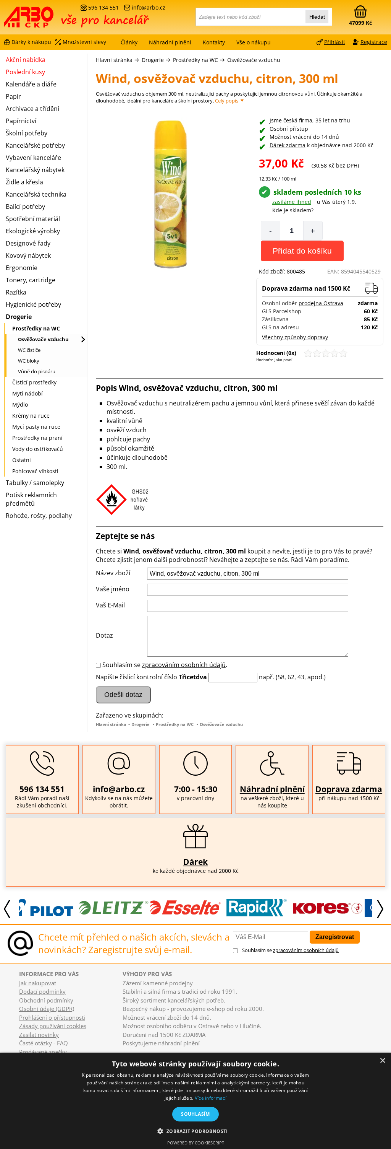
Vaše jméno (112, 589)
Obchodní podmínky (46, 1000)
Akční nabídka (25, 59)
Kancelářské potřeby (35, 145)
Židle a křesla (24, 182)
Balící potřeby (25, 206)
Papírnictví (21, 121)
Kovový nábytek (28, 255)
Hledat (317, 17)
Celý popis (226, 100)
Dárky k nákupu (31, 42)
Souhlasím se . (164, 665)
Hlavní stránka (114, 59)
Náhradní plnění (272, 789)
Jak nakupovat (37, 983)
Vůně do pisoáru (36, 371)
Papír (13, 96)
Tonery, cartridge (30, 280)
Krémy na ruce (31, 415)
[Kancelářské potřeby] (45, 20)
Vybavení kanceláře (33, 157)
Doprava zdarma (348, 789)
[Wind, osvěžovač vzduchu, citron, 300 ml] (172, 194)
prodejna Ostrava (321, 303)
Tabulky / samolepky (35, 482)
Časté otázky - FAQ (43, 1043)
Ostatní (21, 460)
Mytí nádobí (27, 393)
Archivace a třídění (32, 108)
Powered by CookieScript (195, 1143)
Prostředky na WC (195, 59)
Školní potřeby (26, 133)
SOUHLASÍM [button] (195, 1114)
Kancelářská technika (36, 194)
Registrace (373, 42)
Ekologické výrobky (33, 231)
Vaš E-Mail (110, 605)
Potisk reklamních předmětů (31, 499)
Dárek (195, 861)
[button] (195, 1130)
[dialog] (195, 1101)
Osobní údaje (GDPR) (46, 1008)
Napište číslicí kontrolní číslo (136, 677)
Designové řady (28, 243)
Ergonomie (21, 268)
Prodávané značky (43, 1052)
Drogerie (153, 59)
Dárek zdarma (287, 145)
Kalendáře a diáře (31, 84)
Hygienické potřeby (33, 304)
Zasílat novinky (39, 1034)
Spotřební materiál (33, 219)
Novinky (130, 1050)
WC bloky (28, 360)
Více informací (210, 1098)
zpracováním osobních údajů (184, 665)
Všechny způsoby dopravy (295, 337)
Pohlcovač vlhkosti (35, 471)
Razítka (16, 292)
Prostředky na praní (37, 437)
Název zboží (113, 573)
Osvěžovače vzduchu (253, 59)
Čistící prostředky (34, 382)
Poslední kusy (25, 72)
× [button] (382, 1061)
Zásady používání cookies (52, 1026)
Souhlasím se (290, 950)
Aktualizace (152, 1050)
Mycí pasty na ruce (36, 426)
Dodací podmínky (42, 991)
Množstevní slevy (84, 42)
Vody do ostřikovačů (37, 448)
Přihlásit (334, 42)
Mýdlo (20, 404)
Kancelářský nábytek (35, 170)
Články (129, 42)
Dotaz (104, 635)
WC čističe (29, 350)
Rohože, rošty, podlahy (39, 515)
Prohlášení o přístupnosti (52, 1017)
